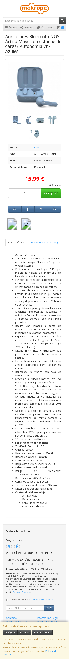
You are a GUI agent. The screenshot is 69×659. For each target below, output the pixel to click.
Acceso (28, 27)
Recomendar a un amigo (45, 242)
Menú (12, 27)
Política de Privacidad (21, 592)
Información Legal (47, 618)
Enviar (49, 607)
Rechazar (24, 632)
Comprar (51, 193)
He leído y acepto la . (32, 599)
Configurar (10, 632)
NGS (36, 147)
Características (16, 242)
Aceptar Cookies (42, 632)
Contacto (46, 27)
